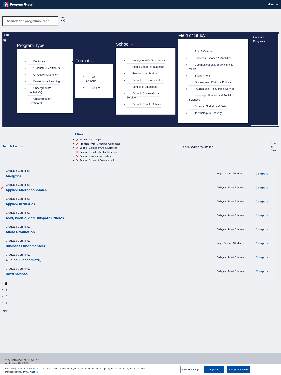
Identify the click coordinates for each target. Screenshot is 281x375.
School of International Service (143, 95)
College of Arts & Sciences (148, 60)
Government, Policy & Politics (213, 82)
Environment (202, 75)
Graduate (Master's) (45, 74)
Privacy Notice (30, 371)
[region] (140, 369)
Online (96, 87)
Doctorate (39, 61)
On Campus (91, 79)
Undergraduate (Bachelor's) (39, 90)
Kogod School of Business (148, 66)
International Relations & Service (214, 88)
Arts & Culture (203, 51)
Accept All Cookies (238, 369)
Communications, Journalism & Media (211, 67)
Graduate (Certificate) (46, 68)
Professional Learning (46, 81)
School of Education (144, 86)
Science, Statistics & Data (211, 106)
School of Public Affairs (146, 104)
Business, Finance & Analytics (213, 58)
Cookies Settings (191, 369)
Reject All (214, 369)
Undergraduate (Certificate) (39, 101)
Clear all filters (273, 147)
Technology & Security (208, 113)
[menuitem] (46, 61)
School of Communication (147, 80)
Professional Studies (144, 73)
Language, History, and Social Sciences (210, 97)
